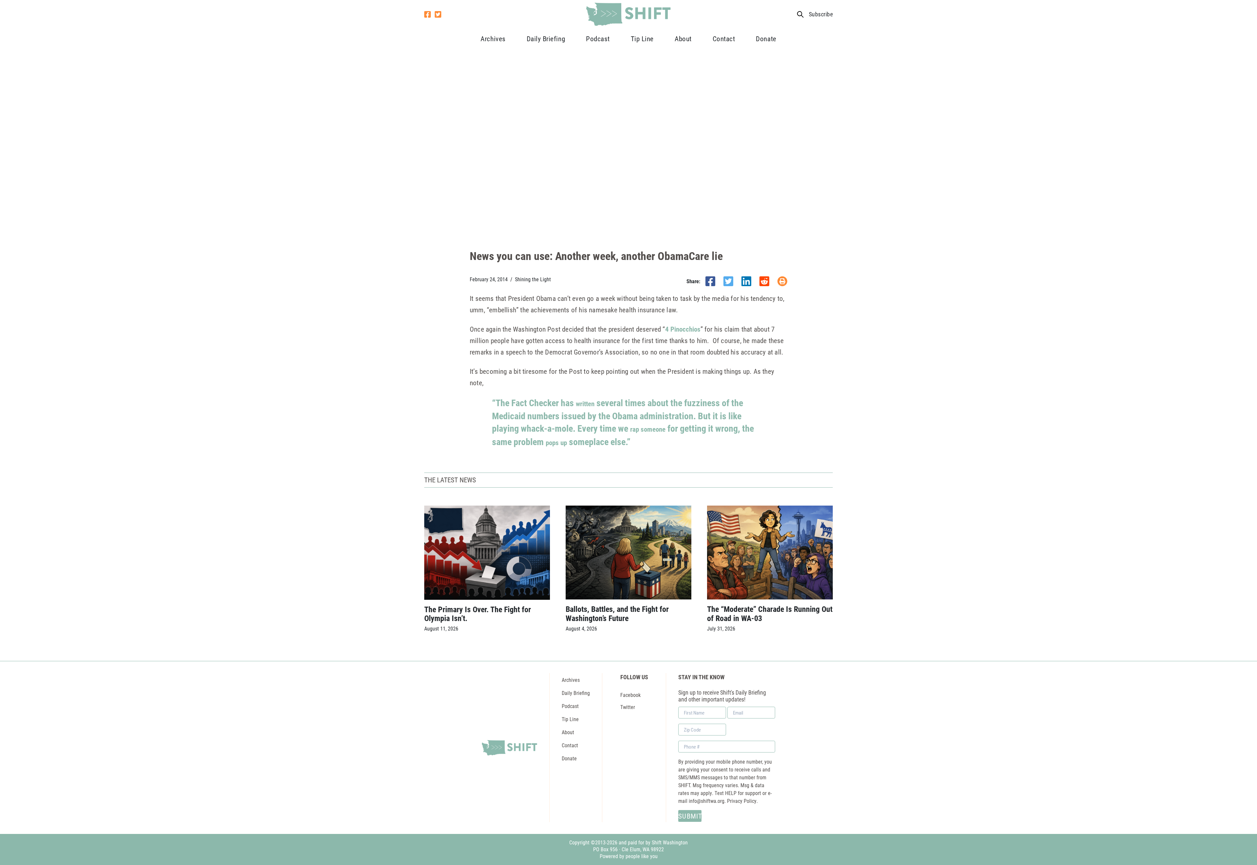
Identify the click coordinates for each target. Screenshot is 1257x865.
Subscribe (821, 14)
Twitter (627, 706)
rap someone (647, 429)
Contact (724, 38)
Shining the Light (533, 279)
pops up (556, 442)
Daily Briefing (546, 38)
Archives (493, 38)
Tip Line (642, 38)
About (683, 38)
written (585, 403)
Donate (766, 38)
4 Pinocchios (683, 329)
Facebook (630, 694)
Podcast (598, 38)
